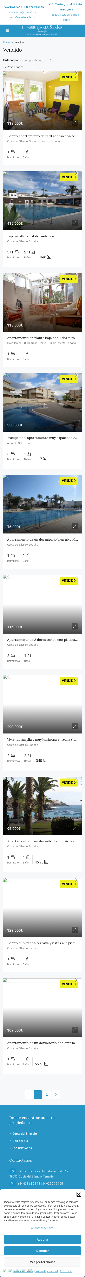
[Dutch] (6, 1271)
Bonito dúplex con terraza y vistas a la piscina (43, 943)
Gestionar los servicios (41, 1228)
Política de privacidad (46, 1271)
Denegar (42, 1251)
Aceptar (42, 1239)
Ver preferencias (42, 1262)
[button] (79, 1194)
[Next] (56, 1094)
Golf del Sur (20, 1141)
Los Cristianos (22, 1148)
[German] (25, 1271)
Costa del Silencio (24, 1133)
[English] (12, 1271)
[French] (19, 1271)
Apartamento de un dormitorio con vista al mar (45, 841)
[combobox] (36, 60)
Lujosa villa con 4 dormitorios (30, 236)
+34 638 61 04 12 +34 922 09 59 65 (40, 1183)
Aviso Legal (66, 1271)
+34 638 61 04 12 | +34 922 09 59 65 (23, 7)
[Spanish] (31, 1271)
